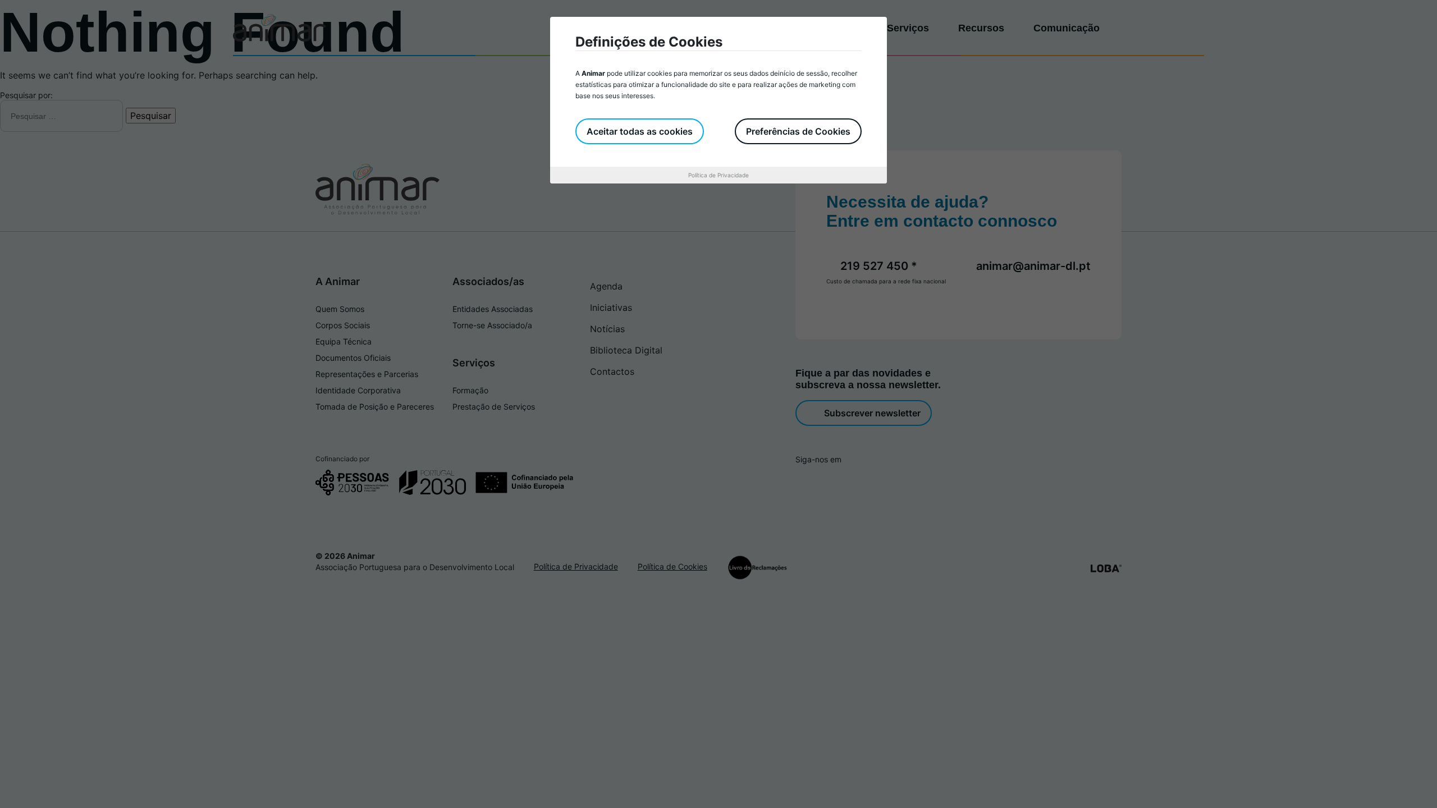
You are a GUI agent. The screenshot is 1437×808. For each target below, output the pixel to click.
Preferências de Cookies (798, 131)
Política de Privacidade (718, 175)
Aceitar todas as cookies (640, 131)
